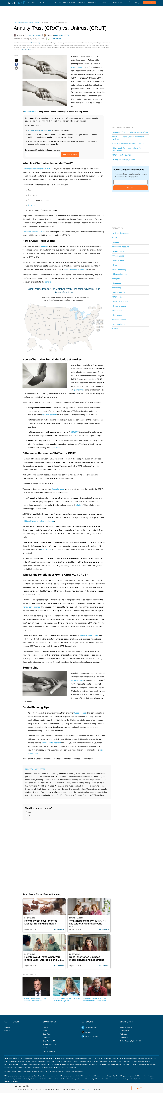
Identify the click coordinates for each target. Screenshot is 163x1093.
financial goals (58, 489)
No (28, 815)
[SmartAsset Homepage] (16, 3)
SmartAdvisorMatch (50, 1051)
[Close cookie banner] (160, 1085)
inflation (79, 505)
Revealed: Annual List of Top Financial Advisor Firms (34, 999)
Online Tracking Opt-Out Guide (130, 1041)
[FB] (16, 64)
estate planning (77, 67)
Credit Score (118, 256)
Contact (7, 1027)
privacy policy (85, 1089)
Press (45, 1048)
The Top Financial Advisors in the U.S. (129, 143)
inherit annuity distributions (75, 269)
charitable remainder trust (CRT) (37, 169)
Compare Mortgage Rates (124, 159)
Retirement (51, 3)
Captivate (46, 1037)
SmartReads (117, 3)
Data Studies (118, 260)
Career (116, 242)
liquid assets (56, 447)
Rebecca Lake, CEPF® (35, 769)
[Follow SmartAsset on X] (83, 1032)
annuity (44, 246)
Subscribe (130, 188)
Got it (139, 1088)
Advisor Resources (121, 233)
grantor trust (78, 390)
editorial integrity (35, 43)
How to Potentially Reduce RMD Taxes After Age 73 (66, 999)
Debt (115, 265)
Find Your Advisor (70, 154)
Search (45, 1027)
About (45, 1030)
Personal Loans (119, 306)
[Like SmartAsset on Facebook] (83, 1027)
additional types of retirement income (38, 521)
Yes (29, 812)
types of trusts (77, 680)
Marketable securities (89, 635)
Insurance (117, 283)
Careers (7, 1030)
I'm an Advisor (135, 3)
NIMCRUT (75, 432)
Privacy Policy (124, 1030)
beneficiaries (50, 282)
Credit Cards (118, 251)
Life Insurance (119, 292)
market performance (31, 607)
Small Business (119, 319)
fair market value (49, 415)
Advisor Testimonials (50, 1044)
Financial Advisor (120, 274)
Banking (81, 3)
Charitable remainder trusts (34, 232)
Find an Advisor (149, 3)
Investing (92, 3)
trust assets (46, 549)
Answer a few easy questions (39, 130)
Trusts (37, 22)
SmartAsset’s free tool (51, 743)
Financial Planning (67, 3)
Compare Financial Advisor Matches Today (131, 132)
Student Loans (119, 324)
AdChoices (124, 1034)
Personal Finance (120, 301)
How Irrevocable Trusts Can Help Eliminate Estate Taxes (94, 999)
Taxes (41, 3)
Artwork (31, 205)
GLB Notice (124, 1037)
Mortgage (32, 3)
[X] (16, 60)
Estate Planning (28, 22)
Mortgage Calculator (122, 155)
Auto (115, 238)
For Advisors (104, 3)
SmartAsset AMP (49, 1041)
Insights (116, 278)
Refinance (117, 310)
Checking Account (121, 247)
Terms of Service (126, 1027)
